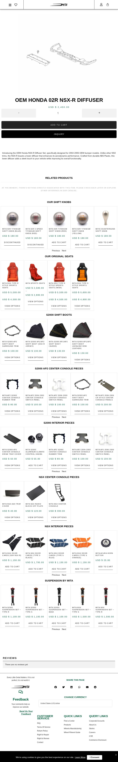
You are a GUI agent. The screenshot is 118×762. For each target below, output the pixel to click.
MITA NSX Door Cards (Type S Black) (33, 555)
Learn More (80, 757)
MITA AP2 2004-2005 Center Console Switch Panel (35, 397)
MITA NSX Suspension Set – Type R (105, 610)
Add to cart (59, 125)
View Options (12, 306)
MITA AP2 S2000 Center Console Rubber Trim (11, 397)
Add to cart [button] (59, 242)
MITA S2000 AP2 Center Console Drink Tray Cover (11, 452)
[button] (55, 687)
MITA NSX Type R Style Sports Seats (10, 285)
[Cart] (108, 4)
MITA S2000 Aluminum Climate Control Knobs (35, 452)
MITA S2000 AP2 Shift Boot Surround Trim (10, 344)
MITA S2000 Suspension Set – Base (58, 610)
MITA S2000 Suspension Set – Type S (35, 610)
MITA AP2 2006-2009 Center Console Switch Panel (58, 397)
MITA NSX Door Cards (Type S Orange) (79, 555)
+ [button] (99, 112)
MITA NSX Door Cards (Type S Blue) (56, 555)
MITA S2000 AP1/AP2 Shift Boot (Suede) (58, 344)
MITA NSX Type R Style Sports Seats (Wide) (57, 285)
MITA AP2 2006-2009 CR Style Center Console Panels (105, 397)
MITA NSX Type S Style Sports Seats (80, 285)
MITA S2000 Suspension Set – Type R (11, 610)
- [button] (18, 112)
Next (64, 250)
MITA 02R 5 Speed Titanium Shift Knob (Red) (34, 231)
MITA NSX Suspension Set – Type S (81, 610)
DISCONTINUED (12, 242)
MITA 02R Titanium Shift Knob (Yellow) (81, 231)
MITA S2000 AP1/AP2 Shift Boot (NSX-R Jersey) (35, 344)
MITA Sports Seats (35, 283)
